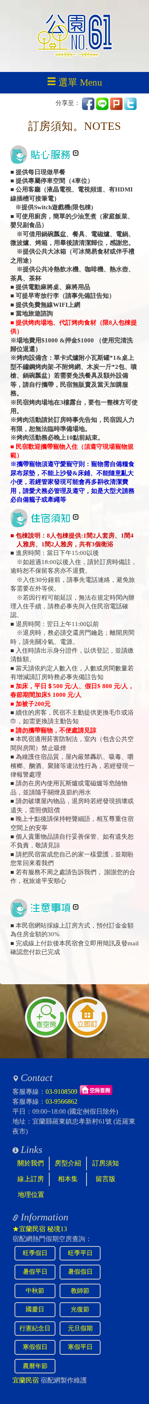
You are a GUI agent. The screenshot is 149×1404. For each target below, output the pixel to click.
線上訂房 (30, 1178)
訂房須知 (105, 1163)
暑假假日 (80, 1271)
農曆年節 (35, 1366)
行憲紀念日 (34, 1328)
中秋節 (35, 1290)
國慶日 (35, 1309)
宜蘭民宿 (25, 1380)
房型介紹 (68, 1163)
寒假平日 (80, 1347)
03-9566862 (61, 1101)
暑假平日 (35, 1271)
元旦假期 (80, 1328)
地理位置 (31, 1194)
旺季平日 (80, 1253)
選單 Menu (80, 82)
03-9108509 (61, 1091)
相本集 (68, 1178)
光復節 (80, 1309)
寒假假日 (35, 1347)
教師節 (80, 1290)
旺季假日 (35, 1253)
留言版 (105, 1178)
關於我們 (30, 1163)
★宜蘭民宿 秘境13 (39, 1228)
